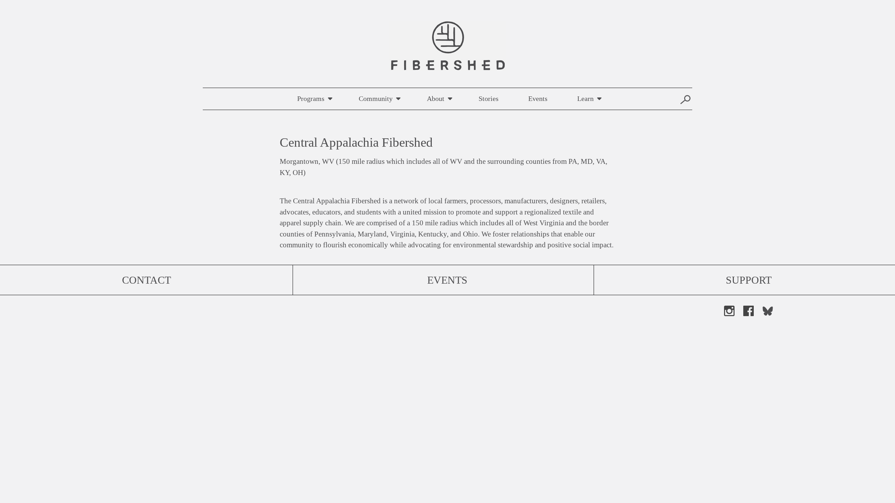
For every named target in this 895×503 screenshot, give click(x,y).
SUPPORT (749, 280)
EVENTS (447, 280)
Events (537, 98)
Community (376, 98)
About (435, 98)
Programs (310, 98)
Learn (585, 98)
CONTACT (146, 280)
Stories (489, 98)
